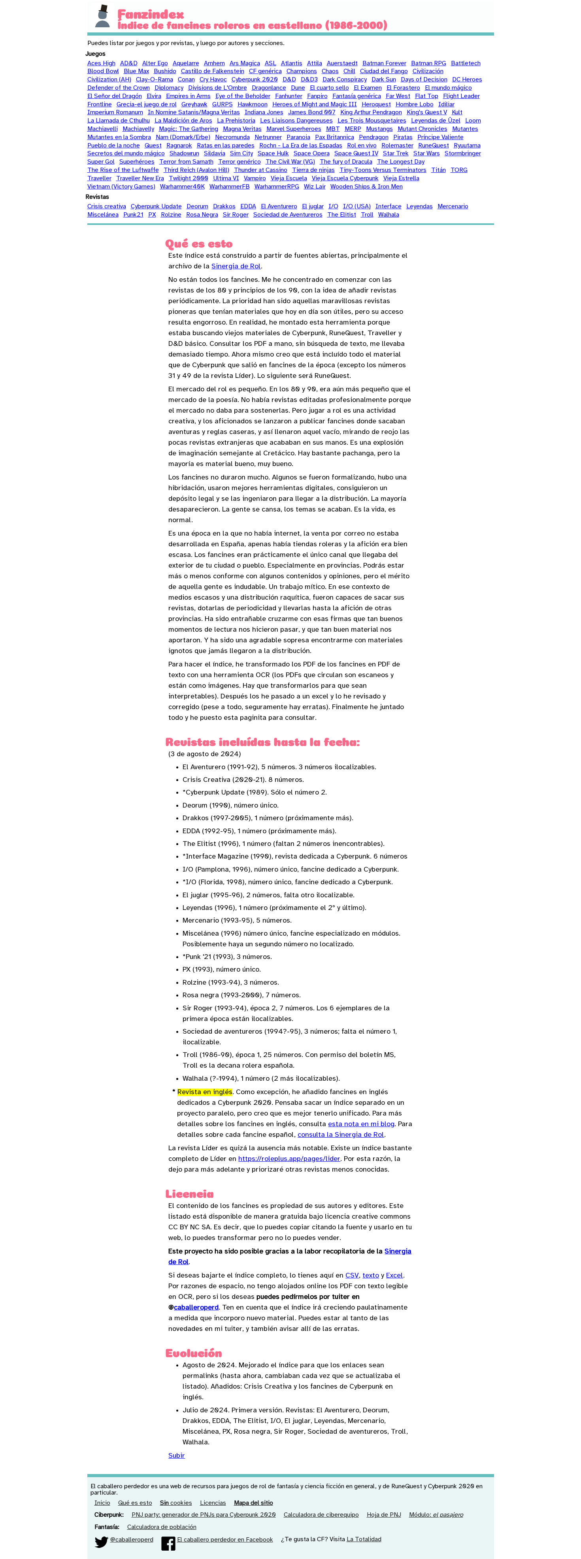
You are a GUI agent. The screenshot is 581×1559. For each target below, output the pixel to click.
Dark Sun (384, 79)
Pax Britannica (334, 137)
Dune (298, 88)
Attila (314, 63)
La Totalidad (364, 1539)
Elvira (154, 96)
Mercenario (453, 206)
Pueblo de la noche (113, 145)
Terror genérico (239, 162)
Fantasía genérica (356, 96)
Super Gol (101, 162)
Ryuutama (467, 145)
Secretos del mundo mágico (126, 153)
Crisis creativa (106, 206)
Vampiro (255, 178)
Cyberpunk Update (156, 206)
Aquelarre (186, 63)
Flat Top (426, 96)
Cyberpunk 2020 (255, 79)
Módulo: (436, 1515)
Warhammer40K (182, 186)
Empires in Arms (188, 96)
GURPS (222, 104)
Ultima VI (226, 178)
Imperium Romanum (115, 112)
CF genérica (265, 71)
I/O (333, 206)
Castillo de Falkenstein (212, 71)
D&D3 (309, 79)
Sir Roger (236, 214)
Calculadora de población (161, 1527)
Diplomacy (169, 88)
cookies (176, 1503)
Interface (388, 206)
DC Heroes (467, 79)
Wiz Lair (315, 186)
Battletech (466, 63)
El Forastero (403, 88)
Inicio (102, 1503)
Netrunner (268, 137)
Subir (176, 1456)
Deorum (197, 206)
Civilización (428, 71)
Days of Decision (424, 79)
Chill (349, 71)
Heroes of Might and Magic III (314, 104)
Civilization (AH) (109, 79)
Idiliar (446, 104)
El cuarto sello (329, 88)
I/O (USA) (357, 206)
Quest (153, 145)
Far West (398, 96)
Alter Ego (155, 63)
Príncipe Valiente (440, 137)
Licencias (213, 1503)
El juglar (313, 206)
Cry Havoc (213, 79)
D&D (289, 79)
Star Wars (426, 153)
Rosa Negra (202, 214)
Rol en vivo (362, 145)
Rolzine (171, 214)
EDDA (248, 206)
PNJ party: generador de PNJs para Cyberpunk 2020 (204, 1515)
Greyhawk (194, 104)
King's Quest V (427, 112)
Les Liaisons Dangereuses (296, 120)
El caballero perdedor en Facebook (225, 1539)
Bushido (165, 71)
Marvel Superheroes (293, 129)
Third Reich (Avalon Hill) (196, 170)
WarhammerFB (229, 186)
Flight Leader (461, 96)
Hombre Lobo (415, 104)
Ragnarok (179, 145)
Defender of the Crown (118, 88)
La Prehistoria (236, 120)
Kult (457, 112)
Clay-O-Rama (154, 79)
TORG (459, 170)
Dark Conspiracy (345, 79)
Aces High (101, 63)
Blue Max (136, 71)
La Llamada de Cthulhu (118, 120)
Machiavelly (138, 129)
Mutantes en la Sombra (119, 137)
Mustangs (379, 129)
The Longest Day (400, 162)
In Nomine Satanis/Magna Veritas (194, 112)
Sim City (241, 153)
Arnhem (214, 63)
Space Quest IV (356, 153)
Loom (473, 120)
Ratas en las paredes (226, 145)
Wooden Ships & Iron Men (366, 186)
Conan (186, 79)
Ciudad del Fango (384, 71)
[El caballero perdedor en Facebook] (168, 1539)
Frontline (99, 104)
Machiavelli (102, 129)
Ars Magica (245, 63)
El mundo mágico (448, 88)
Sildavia (214, 153)
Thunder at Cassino (260, 170)
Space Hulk (273, 153)
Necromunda (232, 137)
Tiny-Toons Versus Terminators (383, 170)
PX (152, 214)
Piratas (403, 137)
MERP (353, 129)
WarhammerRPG (277, 186)
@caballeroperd (131, 1539)
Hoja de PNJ (384, 1515)
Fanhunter (288, 96)
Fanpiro (317, 96)
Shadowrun (184, 153)
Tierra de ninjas (313, 170)
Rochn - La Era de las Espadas (300, 145)
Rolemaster (397, 145)
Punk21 (133, 214)
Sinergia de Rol (236, 266)
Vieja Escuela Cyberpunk (345, 178)
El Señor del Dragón (114, 96)
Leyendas (419, 206)
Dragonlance (269, 88)
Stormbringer (463, 153)
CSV (352, 1276)
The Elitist (341, 214)
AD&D (129, 63)
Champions (302, 71)
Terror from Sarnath (186, 162)
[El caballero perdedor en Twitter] (101, 1539)
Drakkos (224, 206)
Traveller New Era (140, 178)
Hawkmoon (253, 104)
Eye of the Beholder (242, 96)
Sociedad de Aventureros (288, 214)
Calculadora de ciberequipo (321, 1515)
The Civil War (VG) (290, 162)
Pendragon (374, 137)
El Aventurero (279, 206)
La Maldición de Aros (183, 120)
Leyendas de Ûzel (435, 120)
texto (370, 1276)
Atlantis (291, 63)
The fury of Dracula (346, 162)
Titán (438, 170)
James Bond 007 (312, 112)
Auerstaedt (342, 63)
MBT (333, 129)
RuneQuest (433, 145)
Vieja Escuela (289, 178)
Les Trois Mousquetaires (372, 120)
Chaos (330, 71)
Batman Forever (384, 63)
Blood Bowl (103, 71)
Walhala (388, 214)
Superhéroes (137, 162)
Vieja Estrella (401, 178)
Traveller (99, 178)
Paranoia (298, 137)
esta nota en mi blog (361, 1124)
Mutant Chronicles (422, 129)
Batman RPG (428, 63)
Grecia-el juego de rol (147, 104)
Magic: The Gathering (188, 129)
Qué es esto (135, 1503)
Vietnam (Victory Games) (121, 186)
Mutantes (465, 129)
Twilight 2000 (188, 178)
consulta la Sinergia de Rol (341, 1135)
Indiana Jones (264, 112)
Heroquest (376, 104)
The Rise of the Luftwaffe (123, 170)
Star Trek (396, 153)
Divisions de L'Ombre (217, 88)
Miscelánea (103, 214)
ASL (270, 63)
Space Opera (312, 153)
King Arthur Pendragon (371, 112)
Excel (394, 1276)
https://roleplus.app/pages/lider (289, 1159)
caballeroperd (196, 1308)
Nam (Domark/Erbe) (183, 137)
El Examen (368, 88)
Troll (367, 214)
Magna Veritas (242, 129)
